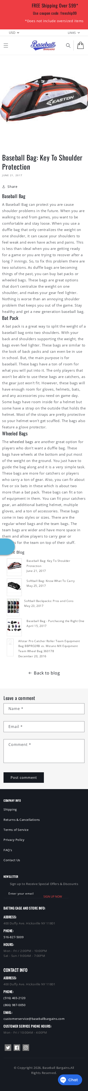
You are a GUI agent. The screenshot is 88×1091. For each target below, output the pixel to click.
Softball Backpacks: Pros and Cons (48, 601)
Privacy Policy (14, 840)
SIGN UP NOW (52, 897)
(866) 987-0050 (14, 1005)
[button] (6, 45)
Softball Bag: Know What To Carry (51, 581)
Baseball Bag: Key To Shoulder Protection (48, 563)
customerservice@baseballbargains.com (34, 1019)
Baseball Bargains (55, 1068)
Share (12, 186)
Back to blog (47, 673)
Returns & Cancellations (22, 820)
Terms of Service (16, 830)
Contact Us (12, 860)
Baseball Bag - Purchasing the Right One (55, 621)
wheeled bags (21, 441)
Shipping (10, 809)
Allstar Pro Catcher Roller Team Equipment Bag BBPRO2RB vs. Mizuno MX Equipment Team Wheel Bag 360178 (49, 646)
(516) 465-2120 (14, 998)
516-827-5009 (13, 937)
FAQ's (8, 850)
